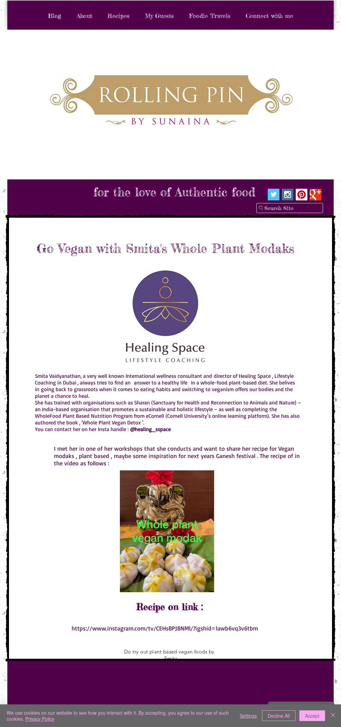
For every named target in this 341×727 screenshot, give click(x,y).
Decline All (279, 715)
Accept (312, 715)
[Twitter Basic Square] (273, 194)
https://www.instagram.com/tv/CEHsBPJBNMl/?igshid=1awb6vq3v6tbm (165, 628)
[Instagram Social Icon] (287, 194)
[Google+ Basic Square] (315, 194)
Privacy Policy (39, 718)
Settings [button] (248, 715)
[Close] (333, 716)
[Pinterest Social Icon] (301, 194)
